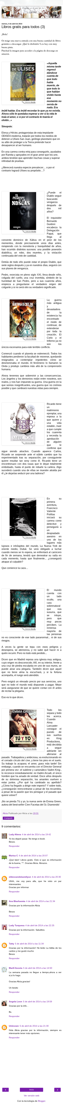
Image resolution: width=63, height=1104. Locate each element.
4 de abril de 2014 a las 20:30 (46, 877)
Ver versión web (31, 1095)
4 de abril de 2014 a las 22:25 (39, 925)
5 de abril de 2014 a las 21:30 (34, 1026)
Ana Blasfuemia (17, 901)
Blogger (41, 1101)
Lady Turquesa (16, 925)
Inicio (31, 1090)
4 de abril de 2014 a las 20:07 (33, 855)
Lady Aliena (15, 834)
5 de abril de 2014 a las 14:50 (37, 968)
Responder (14, 846)
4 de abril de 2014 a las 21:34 (40, 901)
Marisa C (13, 855)
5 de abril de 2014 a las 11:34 (29, 943)
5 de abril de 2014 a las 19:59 (37, 1001)
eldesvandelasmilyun (20, 877)
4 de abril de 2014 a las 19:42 (36, 834)
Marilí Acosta (15, 968)
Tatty (11, 943)
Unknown (14, 1026)
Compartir (8, 818)
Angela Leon (15, 1001)
